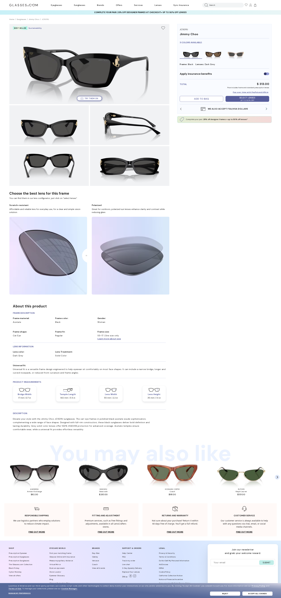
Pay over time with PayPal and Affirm (250, 92)
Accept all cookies (257, 593)
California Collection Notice (170, 575)
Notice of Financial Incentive (171, 579)
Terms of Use (14, 588)
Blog (51, 579)
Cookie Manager (69, 588)
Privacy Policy (258, 586)
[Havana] (213, 53)
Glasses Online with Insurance (62, 557)
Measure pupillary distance (61, 560)
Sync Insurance (181, 5)
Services (138, 5)
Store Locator (55, 572)
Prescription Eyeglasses (19, 557)
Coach (95, 564)
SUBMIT (266, 562)
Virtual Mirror (55, 564)
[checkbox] (266, 73)
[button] (89, 98)
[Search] (205, 5)
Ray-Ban (96, 553)
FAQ (123, 557)
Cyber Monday (15, 572)
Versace (95, 560)
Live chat (126, 564)
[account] (250, 5)
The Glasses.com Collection (20, 564)
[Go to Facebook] (130, 577)
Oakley (95, 557)
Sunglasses (79, 5)
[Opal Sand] (236, 53)
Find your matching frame (60, 553)
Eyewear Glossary (57, 575)
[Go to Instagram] (134, 577)
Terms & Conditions (167, 557)
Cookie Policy (164, 572)
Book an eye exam (57, 568)
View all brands (98, 568)
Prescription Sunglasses (19, 560)
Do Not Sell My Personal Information (174, 560)
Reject (225, 593)
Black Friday (14, 568)
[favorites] (246, 5)
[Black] (191, 53)
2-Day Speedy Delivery (132, 568)
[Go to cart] (255, 5)
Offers (119, 5)
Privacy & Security (167, 553)
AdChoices (163, 564)
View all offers (15, 575)
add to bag (201, 98)
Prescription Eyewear (18, 553)
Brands (100, 5)
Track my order (128, 560)
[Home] (23, 5)
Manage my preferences (19, 593)
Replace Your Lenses (131, 572)
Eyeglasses (56, 5)
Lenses (158, 5)
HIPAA (161, 568)
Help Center (127, 553)
